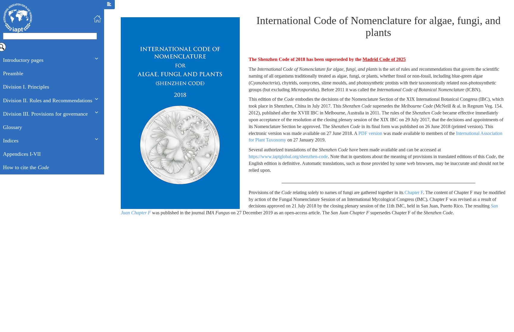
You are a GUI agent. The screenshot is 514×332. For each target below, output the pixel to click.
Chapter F (414, 192)
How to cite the (26, 167)
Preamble (13, 73)
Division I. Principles (26, 87)
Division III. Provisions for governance (45, 114)
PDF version (370, 133)
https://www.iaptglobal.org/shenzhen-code (288, 156)
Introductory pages (23, 60)
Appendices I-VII (22, 154)
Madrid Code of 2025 (384, 59)
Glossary (12, 127)
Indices (10, 141)
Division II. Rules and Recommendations (47, 100)
